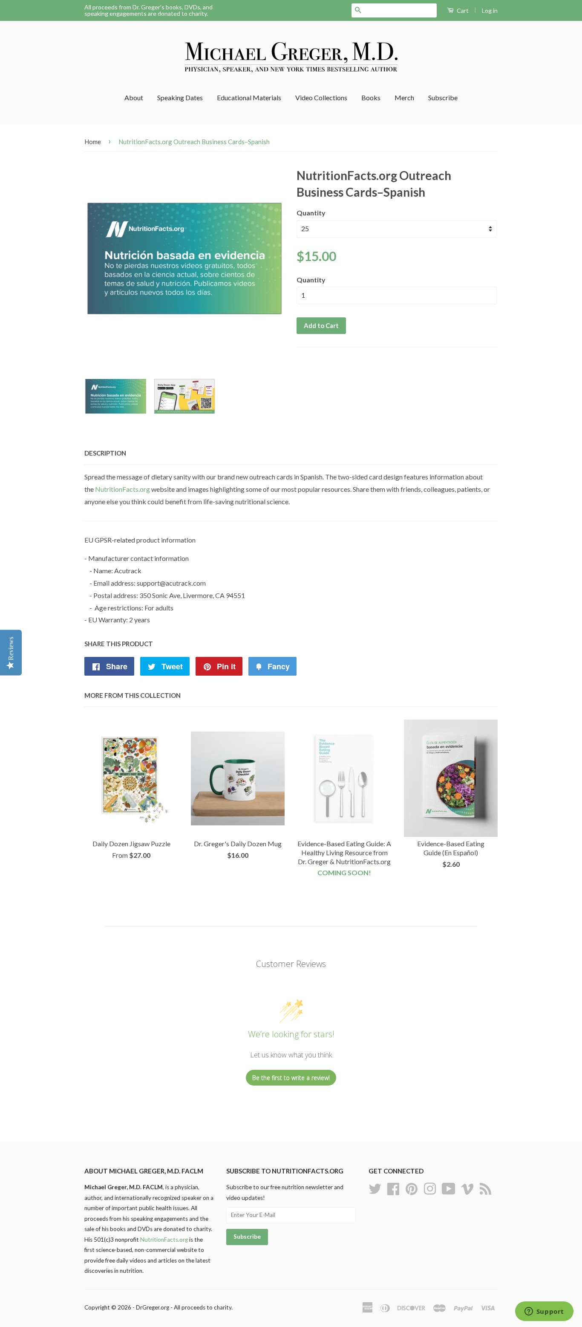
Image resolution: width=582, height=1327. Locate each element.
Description (105, 453)
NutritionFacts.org (122, 489)
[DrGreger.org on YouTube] (448, 1188)
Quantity (311, 213)
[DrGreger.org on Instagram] (430, 1188)
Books (370, 97)
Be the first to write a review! (291, 1078)
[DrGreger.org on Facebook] (393, 1188)
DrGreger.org (152, 1307)
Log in (490, 10)
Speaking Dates (180, 97)
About (133, 97)
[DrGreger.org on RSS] (485, 1188)
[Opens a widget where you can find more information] (544, 1312)
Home (92, 141)
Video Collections (321, 97)
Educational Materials (249, 97)
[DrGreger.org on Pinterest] (411, 1188)
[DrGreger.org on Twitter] (375, 1188)
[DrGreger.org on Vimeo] (467, 1188)
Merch (404, 97)
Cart (462, 10)
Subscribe (443, 97)
